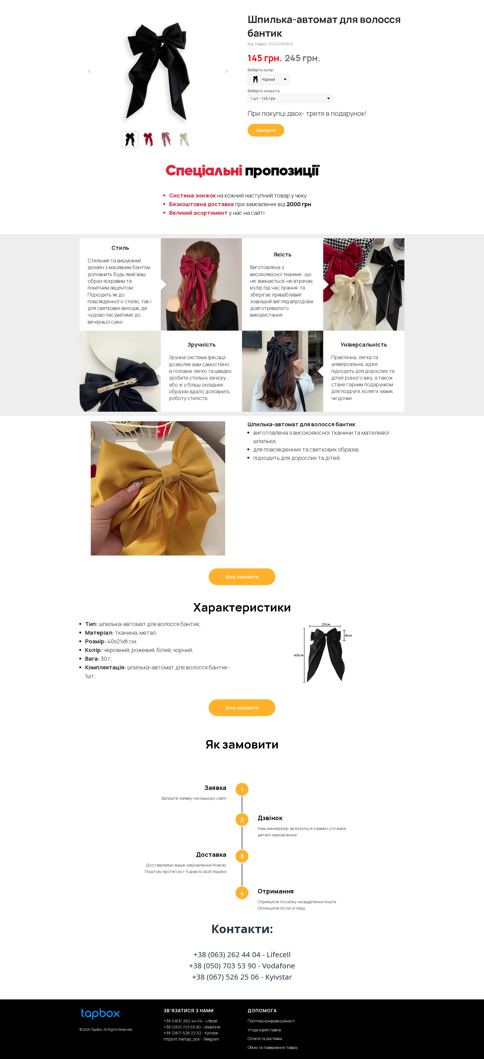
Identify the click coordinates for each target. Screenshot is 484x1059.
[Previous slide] (89, 71)
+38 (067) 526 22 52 (183, 1033)
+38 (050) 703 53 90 (222, 966)
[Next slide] (226, 71)
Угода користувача (264, 1029)
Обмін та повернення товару (273, 1047)
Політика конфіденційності (271, 1020)
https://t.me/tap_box (182, 1039)
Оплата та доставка (265, 1038)
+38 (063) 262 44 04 (227, 954)
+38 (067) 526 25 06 (225, 977)
